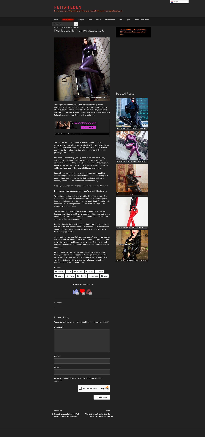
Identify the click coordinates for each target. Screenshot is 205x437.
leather (98, 20)
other (121, 20)
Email (57, 367)
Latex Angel (73, 27)
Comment (59, 327)
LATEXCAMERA (68, 20)
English (176, 1)
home (56, 20)
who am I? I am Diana (141, 20)
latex (90, 20)
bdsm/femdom (110, 20)
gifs (128, 20)
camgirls (81, 20)
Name (57, 356)
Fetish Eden (68, 7)
